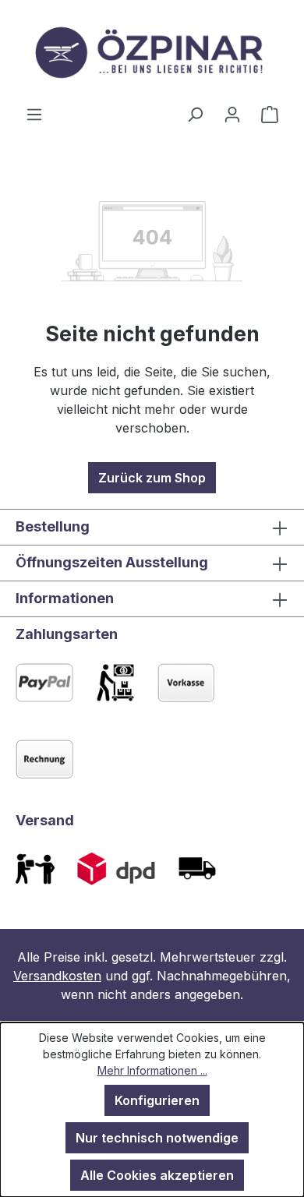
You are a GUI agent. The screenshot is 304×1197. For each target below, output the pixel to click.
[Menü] (34, 113)
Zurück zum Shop (152, 478)
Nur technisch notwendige (157, 1138)
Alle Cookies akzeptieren (157, 1175)
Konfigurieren (157, 1100)
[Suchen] (195, 113)
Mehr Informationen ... (152, 1070)
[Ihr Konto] (232, 113)
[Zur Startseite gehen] (152, 52)
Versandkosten (57, 975)
